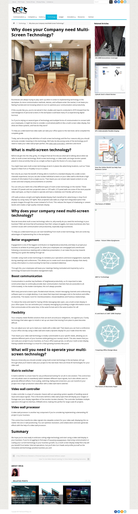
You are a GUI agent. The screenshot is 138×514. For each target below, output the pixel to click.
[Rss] (121, 1)
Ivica (20, 466)
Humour (91, 17)
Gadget (61, 17)
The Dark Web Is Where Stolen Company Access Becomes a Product (76, 500)
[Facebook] (115, 1)
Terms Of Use (30, 2)
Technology (51, 17)
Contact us (50, 2)
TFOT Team (21, 2)
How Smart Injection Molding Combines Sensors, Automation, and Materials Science (22, 500)
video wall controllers (57, 143)
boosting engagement (57, 440)
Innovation (70, 17)
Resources (81, 17)
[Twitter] (118, 1)
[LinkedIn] (125, 1)
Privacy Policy (41, 2)
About (14, 2)
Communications (18, 17)
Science (41, 17)
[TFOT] (20, 10)
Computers (31, 17)
